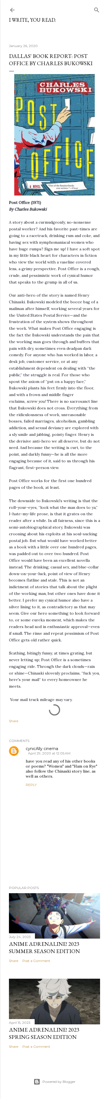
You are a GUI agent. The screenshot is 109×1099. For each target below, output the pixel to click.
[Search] (96, 8)
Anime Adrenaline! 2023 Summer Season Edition (44, 947)
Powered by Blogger (58, 1082)
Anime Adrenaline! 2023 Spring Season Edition (44, 1033)
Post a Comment (36, 961)
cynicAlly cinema (42, 748)
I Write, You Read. (32, 20)
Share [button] (13, 721)
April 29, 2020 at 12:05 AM (49, 753)
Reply (31, 785)
